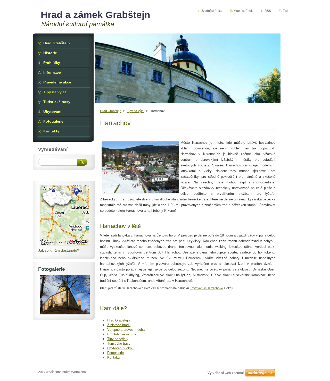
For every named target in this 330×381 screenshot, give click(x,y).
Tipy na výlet (135, 111)
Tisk (285, 10)
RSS (268, 10)
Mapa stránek (243, 10)
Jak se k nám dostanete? (58, 250)
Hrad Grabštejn (110, 111)
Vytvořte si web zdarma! (226, 373)
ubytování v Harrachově (206, 288)
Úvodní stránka (211, 10)
